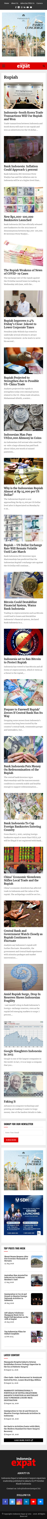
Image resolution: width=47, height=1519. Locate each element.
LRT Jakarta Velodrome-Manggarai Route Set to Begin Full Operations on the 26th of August (16, 1316)
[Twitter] (12, 1502)
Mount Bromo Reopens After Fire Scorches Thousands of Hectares (16, 1259)
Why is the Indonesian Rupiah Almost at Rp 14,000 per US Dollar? (23, 491)
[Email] (40, 1502)
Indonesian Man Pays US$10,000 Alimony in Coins (22, 436)
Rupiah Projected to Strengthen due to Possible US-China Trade (21, 381)
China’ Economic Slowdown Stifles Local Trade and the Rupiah (22, 880)
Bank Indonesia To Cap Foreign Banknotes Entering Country (22, 827)
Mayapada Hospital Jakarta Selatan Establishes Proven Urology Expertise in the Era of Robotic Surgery (22, 1364)
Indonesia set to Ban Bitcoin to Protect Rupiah (22, 660)
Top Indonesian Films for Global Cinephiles (15, 1333)
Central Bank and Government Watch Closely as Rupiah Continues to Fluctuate (23, 935)
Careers (40, 3)
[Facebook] (5, 1502)
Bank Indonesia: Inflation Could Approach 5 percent (21, 168)
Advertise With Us (27, 3)
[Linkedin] (26, 1502)
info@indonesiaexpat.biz (28, 1488)
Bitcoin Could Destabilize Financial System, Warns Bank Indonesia (20, 605)
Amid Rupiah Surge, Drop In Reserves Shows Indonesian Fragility (22, 997)
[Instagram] (19, 1502)
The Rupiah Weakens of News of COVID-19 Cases (23, 272)
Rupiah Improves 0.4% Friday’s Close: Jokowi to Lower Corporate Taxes (20, 324)
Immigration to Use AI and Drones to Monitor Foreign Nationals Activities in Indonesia (15, 1297)
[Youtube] (33, 1502)
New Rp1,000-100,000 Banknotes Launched (18, 218)
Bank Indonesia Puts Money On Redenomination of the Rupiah (22, 770)
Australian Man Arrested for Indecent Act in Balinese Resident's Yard (16, 1277)
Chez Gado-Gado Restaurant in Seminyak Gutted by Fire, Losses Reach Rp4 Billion (23, 1378)
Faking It (10, 1101)
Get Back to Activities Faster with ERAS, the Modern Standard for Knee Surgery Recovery (22, 1428)
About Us (14, 3)
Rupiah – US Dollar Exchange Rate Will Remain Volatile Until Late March (23, 548)
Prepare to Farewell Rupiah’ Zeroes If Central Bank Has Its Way (23, 713)
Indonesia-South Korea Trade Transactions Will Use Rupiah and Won (23, 116)
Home (6, 3)
